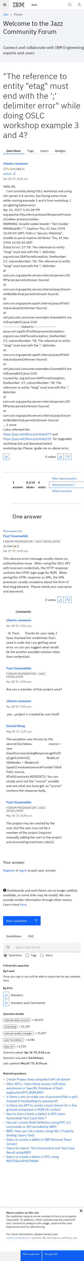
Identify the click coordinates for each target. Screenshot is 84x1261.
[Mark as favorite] (6, 457)
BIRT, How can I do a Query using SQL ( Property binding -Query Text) (40, 1133)
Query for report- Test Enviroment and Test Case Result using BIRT (40, 1150)
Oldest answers (62, 491)
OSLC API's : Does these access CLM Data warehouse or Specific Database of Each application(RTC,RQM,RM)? (35, 1088)
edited (7, 173)
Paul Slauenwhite (15, 536)
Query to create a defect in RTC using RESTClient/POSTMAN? (32, 1159)
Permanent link (12, 531)
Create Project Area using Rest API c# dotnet (38, 1079)
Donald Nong (15, 726)
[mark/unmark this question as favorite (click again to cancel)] (6, 457)
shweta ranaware (15, 163)
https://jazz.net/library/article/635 (27, 439)
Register (9, 870)
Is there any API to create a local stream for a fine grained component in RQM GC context (41, 1107)
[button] (81, 1210)
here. (23, 904)
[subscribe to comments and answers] (6, 1003)
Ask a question (16, 921)
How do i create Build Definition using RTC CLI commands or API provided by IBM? (38, 1124)
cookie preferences (18, 1238)
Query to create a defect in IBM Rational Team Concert (38, 1142)
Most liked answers (64, 478)
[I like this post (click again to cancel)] (60, 457)
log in (23, 870)
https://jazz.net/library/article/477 (27, 434)
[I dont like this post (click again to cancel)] (68, 457)
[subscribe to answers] (6, 995)
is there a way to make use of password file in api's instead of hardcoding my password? (42, 1099)
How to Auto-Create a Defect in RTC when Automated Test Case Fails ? (35, 1116)
